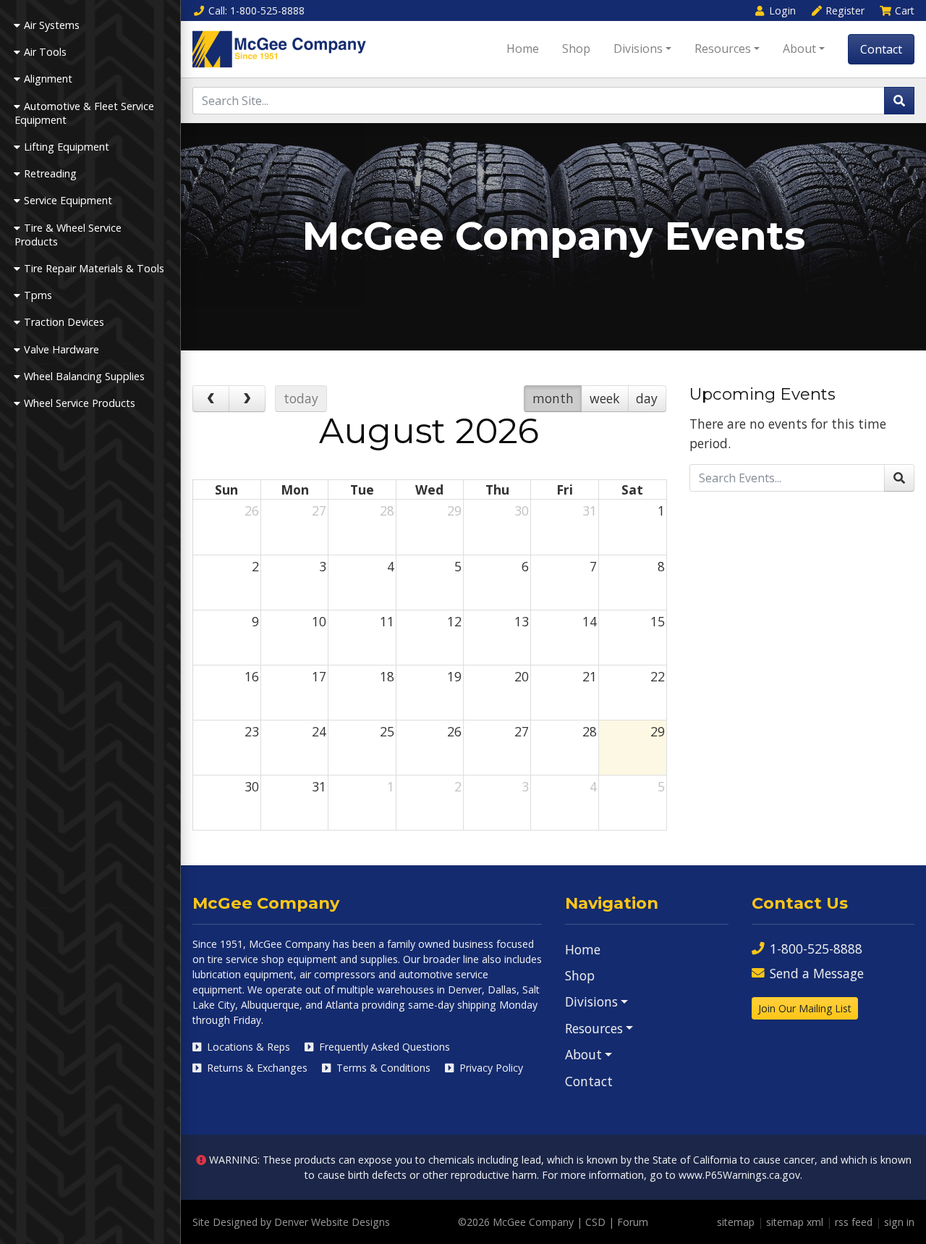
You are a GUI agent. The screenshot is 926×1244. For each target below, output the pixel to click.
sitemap (736, 1222)
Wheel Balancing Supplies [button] (84, 376)
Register (845, 10)
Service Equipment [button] (68, 200)
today (301, 398)
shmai (266, 1086)
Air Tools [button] (45, 52)
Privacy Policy (489, 1068)
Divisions (638, 48)
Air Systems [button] (52, 25)
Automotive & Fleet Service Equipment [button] (84, 113)
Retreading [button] (50, 173)
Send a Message (817, 973)
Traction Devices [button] (64, 322)
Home (522, 48)
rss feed (853, 1222)
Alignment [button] (48, 78)
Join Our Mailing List (804, 1008)
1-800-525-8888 (816, 948)
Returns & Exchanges (255, 1068)
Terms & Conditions (382, 1068)
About (799, 48)
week (605, 398)
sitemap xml (794, 1222)
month (553, 398)
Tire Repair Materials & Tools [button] (94, 268)
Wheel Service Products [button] (79, 403)
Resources (722, 48)
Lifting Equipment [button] (66, 147)
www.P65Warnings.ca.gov (739, 1175)
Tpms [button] (38, 295)
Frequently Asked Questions (383, 1047)
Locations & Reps (247, 1047)
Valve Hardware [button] (61, 349)
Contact (881, 49)
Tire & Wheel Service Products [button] (68, 234)
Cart (904, 10)
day (647, 398)
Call (256, 10)
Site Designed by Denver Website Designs (291, 1222)
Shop (576, 48)
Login (782, 10)
